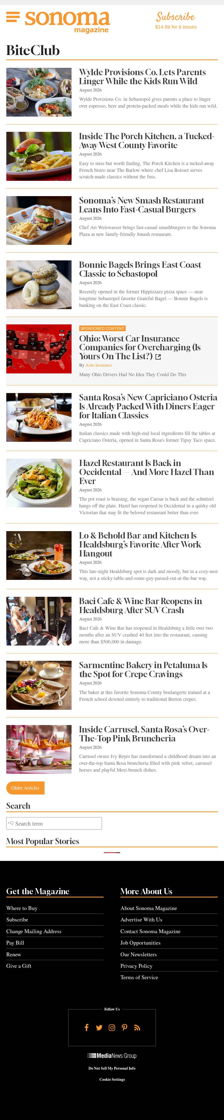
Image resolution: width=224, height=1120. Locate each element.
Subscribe (17, 919)
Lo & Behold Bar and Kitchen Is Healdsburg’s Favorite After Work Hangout (140, 544)
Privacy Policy (136, 965)
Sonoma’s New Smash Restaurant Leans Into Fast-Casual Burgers (141, 205)
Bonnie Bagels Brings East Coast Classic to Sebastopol (140, 269)
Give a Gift (18, 965)
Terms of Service (139, 977)
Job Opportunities (140, 942)
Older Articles (25, 787)
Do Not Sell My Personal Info (112, 1068)
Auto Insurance (99, 365)
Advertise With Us (141, 919)
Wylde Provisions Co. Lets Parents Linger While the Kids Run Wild (142, 76)
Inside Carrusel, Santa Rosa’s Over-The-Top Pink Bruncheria (144, 734)
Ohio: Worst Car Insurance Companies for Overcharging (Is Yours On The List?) (140, 347)
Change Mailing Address (33, 931)
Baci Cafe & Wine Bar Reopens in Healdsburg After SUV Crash (140, 605)
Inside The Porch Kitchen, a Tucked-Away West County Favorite (146, 140)
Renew (13, 954)
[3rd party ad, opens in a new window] (39, 348)
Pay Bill (15, 942)
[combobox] (54, 823)
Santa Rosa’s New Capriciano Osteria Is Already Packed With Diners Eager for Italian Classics (148, 406)
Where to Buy (21, 908)
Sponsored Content (102, 328)
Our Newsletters (138, 954)
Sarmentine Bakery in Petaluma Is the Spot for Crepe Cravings (143, 669)
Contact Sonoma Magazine (150, 931)
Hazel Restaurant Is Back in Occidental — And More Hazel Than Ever (146, 472)
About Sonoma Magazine (148, 908)
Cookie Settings (112, 1079)
